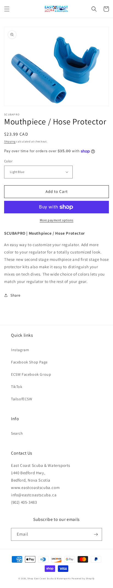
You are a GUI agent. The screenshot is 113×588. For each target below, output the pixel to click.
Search (17, 433)
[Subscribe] (96, 534)
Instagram (20, 349)
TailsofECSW (21, 398)
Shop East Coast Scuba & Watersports (49, 578)
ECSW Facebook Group (31, 374)
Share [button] (15, 295)
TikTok (16, 386)
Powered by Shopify (83, 578)
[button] (7, 9)
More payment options (57, 220)
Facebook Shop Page (29, 362)
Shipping (10, 141)
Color (8, 161)
